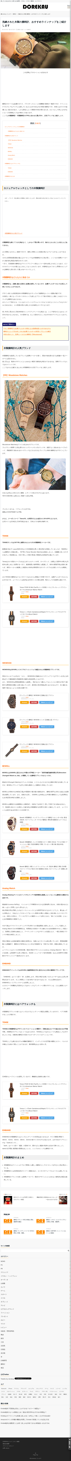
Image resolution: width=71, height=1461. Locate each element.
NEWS (3, 1261)
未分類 (3, 1353)
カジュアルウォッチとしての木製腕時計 (15, 126)
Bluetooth (3, 1388)
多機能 (30, 1394)
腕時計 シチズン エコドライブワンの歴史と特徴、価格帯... (56, 1220)
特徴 (15, 1397)
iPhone (10, 1388)
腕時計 (19, 29)
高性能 (54, 1397)
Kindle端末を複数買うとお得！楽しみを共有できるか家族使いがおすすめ (25, 1423)
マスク (3, 1324)
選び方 (44, 1397)
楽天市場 (34, 596)
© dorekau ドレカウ (35, 1458)
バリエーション (53, 1391)
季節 (2, 1335)
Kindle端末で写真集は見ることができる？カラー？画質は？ (21, 1408)
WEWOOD (10, 147)
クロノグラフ (39, 1388)
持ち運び (50, 1394)
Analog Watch (11, 155)
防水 (49, 1397)
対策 (45, 1394)
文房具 (3, 1346)
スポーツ (4, 1294)
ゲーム (3, 1291)
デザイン (37, 1391)
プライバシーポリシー (8, 1446)
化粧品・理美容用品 (7, 1331)
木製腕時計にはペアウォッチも (12, 163)
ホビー (3, 1320)
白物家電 (4, 1360)
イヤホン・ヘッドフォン (9, 1276)
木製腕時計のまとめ (10, 176)
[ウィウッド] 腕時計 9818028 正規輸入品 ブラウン (37, 744)
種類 (20, 1397)
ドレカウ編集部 (27, 29)
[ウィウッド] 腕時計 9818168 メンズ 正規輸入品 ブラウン (39, 720)
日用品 (3, 1349)
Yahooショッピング (47, 596)
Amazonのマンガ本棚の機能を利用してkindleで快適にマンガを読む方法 (25, 1419)
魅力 (59, 1397)
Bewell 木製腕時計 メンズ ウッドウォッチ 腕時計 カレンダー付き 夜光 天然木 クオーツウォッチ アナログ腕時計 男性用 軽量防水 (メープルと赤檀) (43, 820)
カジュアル (31, 1388)
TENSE (9, 144)
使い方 (15, 1394)
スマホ (3, 1298)
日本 (60, 1394)
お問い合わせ (6, 1448)
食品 (2, 1368)
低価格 (9, 1394)
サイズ (52, 1388)
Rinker (27, 591)
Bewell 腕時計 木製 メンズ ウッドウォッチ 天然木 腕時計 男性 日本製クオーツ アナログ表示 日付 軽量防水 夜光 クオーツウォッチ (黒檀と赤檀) (43, 869)
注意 (7, 1397)
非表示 (37, 123)
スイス (3, 1391)
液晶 (11, 1397)
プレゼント (4, 1316)
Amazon (24, 596)
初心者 (20, 1394)
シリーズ (58, 1388)
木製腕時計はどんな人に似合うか (16, 131)
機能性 (65, 1394)
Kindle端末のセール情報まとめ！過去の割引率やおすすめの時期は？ (24, 1412)
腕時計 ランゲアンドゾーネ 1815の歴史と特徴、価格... (24, 1232)
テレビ (3, 1305)
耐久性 (29, 1397)
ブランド (3, 1394)
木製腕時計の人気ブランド (11, 135)
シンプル (64, 1388)
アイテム (16, 1388)
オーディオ (4, 1280)
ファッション (5, 1313)
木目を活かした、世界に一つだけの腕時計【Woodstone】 (22, 334)
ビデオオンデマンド (7, 1309)
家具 (2, 1338)
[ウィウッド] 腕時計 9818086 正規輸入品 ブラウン (37, 695)
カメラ (3, 1287)
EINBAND (10, 159)
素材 (24, 1397)
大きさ (35, 1394)
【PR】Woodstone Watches (15, 140)
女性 (41, 1394)
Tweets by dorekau (7, 1379)
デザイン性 (44, 1391)
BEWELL (10, 151)
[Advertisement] (35, 89)
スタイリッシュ (11, 1391)
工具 (2, 1342)
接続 (56, 1394)
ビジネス (61, 1391)
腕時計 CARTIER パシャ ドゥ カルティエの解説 (56, 1232)
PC (2, 1265)
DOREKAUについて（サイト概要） (11, 1441)
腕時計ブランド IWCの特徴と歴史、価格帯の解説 (24, 1220)
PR (2, 1269)
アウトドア (4, 1272)
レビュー (4, 1327)
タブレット (4, 1302)
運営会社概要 (6, 1443)
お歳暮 (3, 1283)
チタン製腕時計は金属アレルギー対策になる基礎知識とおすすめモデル (27, 328)
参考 (25, 1394)
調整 (39, 1397)
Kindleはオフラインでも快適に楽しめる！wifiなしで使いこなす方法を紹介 (25, 1416)
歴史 (2, 1397)
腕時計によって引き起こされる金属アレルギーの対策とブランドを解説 (27, 331)
